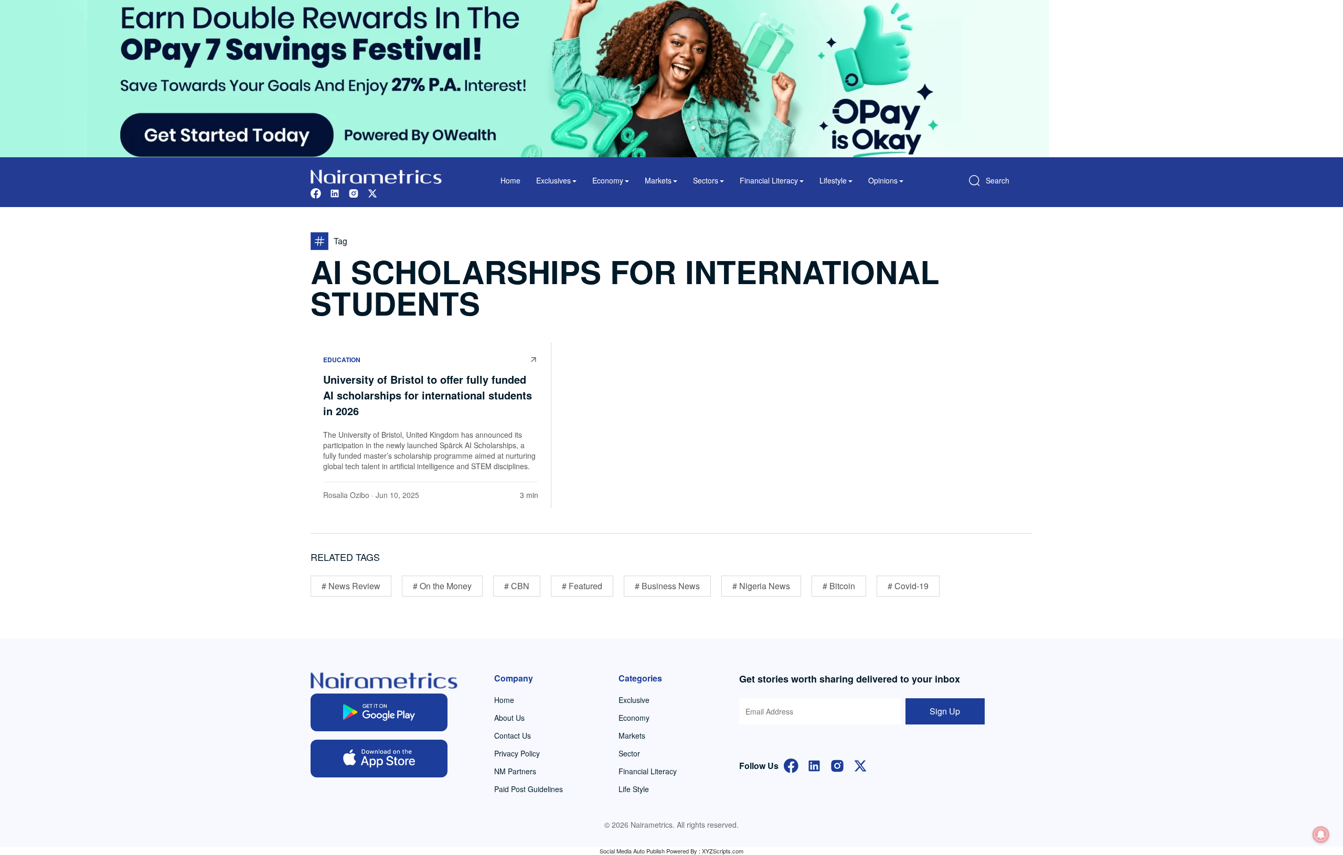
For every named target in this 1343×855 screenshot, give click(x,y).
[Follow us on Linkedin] (334, 192)
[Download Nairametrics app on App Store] (379, 758)
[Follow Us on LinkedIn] (814, 765)
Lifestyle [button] (833, 180)
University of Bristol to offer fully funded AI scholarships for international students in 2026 (427, 395)
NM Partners (515, 771)
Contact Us (512, 735)
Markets (632, 735)
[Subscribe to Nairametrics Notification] (1321, 834)
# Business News (667, 586)
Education (341, 359)
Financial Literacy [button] (769, 180)
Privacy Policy (517, 753)
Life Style (634, 789)
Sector (629, 753)
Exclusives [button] (553, 180)
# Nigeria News (761, 586)
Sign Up (945, 711)
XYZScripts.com (722, 851)
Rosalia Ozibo (346, 495)
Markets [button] (658, 180)
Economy (634, 717)
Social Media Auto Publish (632, 851)
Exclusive (634, 700)
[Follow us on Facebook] (316, 192)
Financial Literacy (648, 771)
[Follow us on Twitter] (372, 192)
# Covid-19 (908, 586)
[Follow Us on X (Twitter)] (860, 765)
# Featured (582, 586)
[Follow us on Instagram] (353, 192)
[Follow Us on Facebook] (791, 765)
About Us (509, 717)
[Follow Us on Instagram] (837, 765)
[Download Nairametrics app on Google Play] (379, 712)
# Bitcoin (839, 586)
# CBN (516, 586)
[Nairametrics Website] (376, 175)
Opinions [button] (883, 180)
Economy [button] (607, 180)
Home (510, 180)
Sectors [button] (705, 180)
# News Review (351, 586)
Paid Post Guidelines (528, 789)
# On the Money (442, 586)
